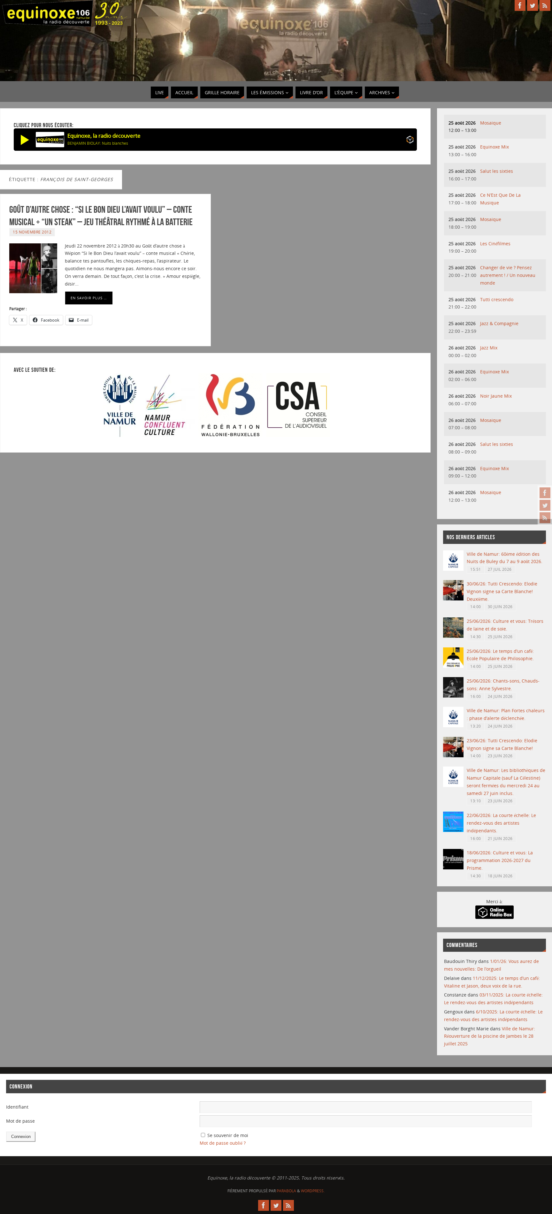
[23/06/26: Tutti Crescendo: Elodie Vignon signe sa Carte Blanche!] (453, 755)
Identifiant (17, 1107)
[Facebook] (545, 492)
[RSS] (545, 517)
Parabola (286, 1191)
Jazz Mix (488, 348)
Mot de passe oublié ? (223, 1143)
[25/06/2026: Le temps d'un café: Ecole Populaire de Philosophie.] (453, 666)
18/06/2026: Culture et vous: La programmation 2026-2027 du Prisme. (500, 860)
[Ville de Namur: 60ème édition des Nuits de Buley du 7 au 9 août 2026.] (453, 569)
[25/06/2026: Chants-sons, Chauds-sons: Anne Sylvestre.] (453, 696)
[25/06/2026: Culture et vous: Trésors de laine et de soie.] (453, 636)
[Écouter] (25, 139)
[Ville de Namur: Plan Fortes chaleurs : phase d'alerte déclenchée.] (453, 725)
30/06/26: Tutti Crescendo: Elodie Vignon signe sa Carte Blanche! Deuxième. (502, 591)
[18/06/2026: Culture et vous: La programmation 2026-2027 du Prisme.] (453, 868)
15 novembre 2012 (32, 231)
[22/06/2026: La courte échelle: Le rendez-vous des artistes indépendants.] (453, 830)
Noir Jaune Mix (496, 396)
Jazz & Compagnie (499, 323)
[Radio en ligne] (410, 141)
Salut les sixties (496, 171)
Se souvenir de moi (227, 1135)
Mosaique (490, 123)
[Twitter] (545, 505)
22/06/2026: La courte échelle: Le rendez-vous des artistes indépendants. (501, 823)
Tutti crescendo (496, 299)
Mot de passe (20, 1121)
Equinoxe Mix (494, 147)
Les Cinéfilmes (495, 244)
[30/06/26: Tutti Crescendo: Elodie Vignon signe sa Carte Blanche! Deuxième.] (453, 599)
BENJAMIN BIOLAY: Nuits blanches (97, 143)
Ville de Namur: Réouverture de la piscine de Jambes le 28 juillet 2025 (489, 1036)
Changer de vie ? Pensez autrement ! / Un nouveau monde (507, 275)
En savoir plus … (89, 297)
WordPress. (313, 1191)
